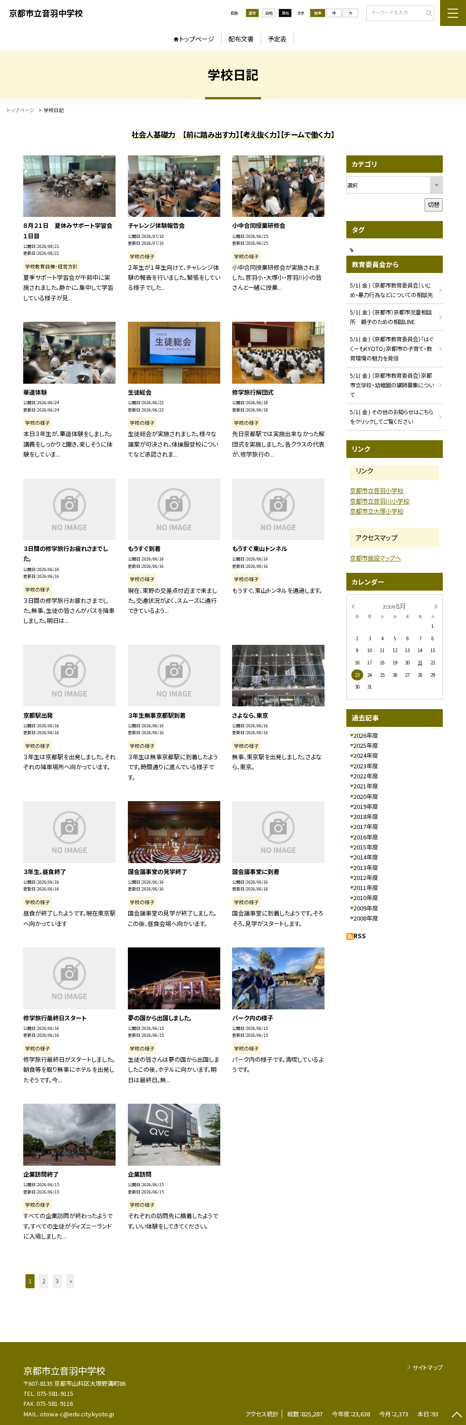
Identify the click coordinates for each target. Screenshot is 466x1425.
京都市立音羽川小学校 (379, 501)
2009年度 (366, 908)
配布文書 (241, 38)
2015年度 (366, 847)
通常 (252, 12)
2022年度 (366, 776)
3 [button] (57, 1281)
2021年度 (366, 786)
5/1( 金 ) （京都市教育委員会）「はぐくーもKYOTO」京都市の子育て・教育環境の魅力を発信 (391, 348)
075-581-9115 (55, 1393)
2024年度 (366, 755)
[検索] (426, 13)
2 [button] (43, 1281)
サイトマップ (427, 1367)
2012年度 (366, 877)
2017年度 (366, 826)
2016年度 (366, 837)
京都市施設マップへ (375, 558)
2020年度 (366, 796)
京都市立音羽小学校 (376, 490)
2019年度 (366, 806)
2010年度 (366, 897)
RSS (360, 935)
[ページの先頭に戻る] (456, 1415)
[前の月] (352, 605)
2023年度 (366, 765)
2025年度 (366, 745)
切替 (434, 204)
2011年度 (366, 887)
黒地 (285, 12)
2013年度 (366, 867)
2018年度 (366, 816)
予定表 (277, 38)
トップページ (196, 38)
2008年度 (366, 918)
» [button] (71, 1281)
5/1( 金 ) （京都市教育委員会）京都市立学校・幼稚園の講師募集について (392, 385)
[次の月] (436, 605)
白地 (269, 12)
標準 (317, 12)
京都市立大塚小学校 (376, 511)
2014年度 (366, 857)
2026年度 (366, 735)
